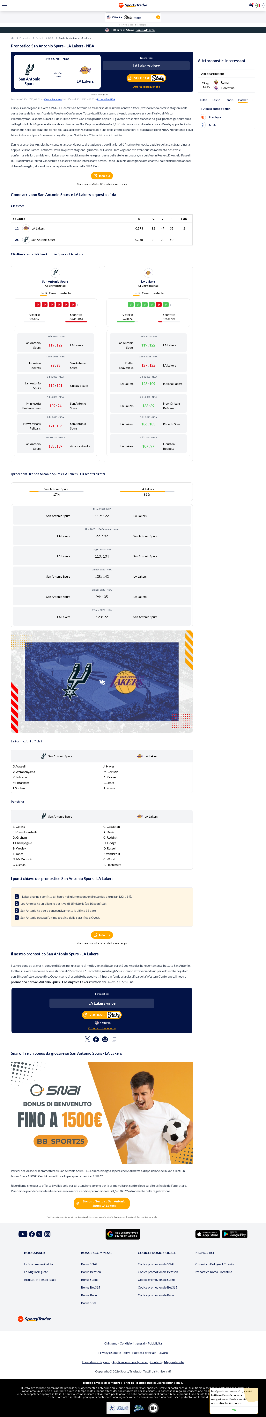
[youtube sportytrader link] (22, 1234)
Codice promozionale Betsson (158, 1272)
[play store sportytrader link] (235, 1234)
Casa (52, 293)
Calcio (216, 100)
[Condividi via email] (104, 1040)
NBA (50, 38)
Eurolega (215, 117)
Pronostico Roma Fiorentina (213, 1272)
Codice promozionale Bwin (156, 1295)
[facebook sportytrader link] (32, 1234)
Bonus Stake (89, 1279)
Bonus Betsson (91, 1272)
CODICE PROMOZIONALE (157, 1253)
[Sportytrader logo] (133, 1319)
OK (234, 1410)
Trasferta (64, 293)
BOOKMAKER (34, 1253)
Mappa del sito (174, 1362)
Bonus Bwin (89, 1295)
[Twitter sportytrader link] (39, 1234)
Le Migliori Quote (36, 1272)
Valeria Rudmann (53, 99)
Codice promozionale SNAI (156, 1264)
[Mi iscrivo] (251, 5)
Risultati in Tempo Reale (40, 1279)
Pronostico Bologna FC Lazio (214, 1264)
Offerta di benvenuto (146, 86)
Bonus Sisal (88, 1303)
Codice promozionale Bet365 (157, 1287)
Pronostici (24, 38)
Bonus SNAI (89, 1264)
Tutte (203, 100)
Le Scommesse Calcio (38, 1264)
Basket (39, 38)
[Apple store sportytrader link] (207, 1234)
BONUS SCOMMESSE (96, 1253)
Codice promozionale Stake (156, 1279)
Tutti (43, 293)
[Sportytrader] (12, 38)
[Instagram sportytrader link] (47, 1234)
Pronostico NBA (106, 99)
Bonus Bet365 (90, 1287)
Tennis (229, 100)
